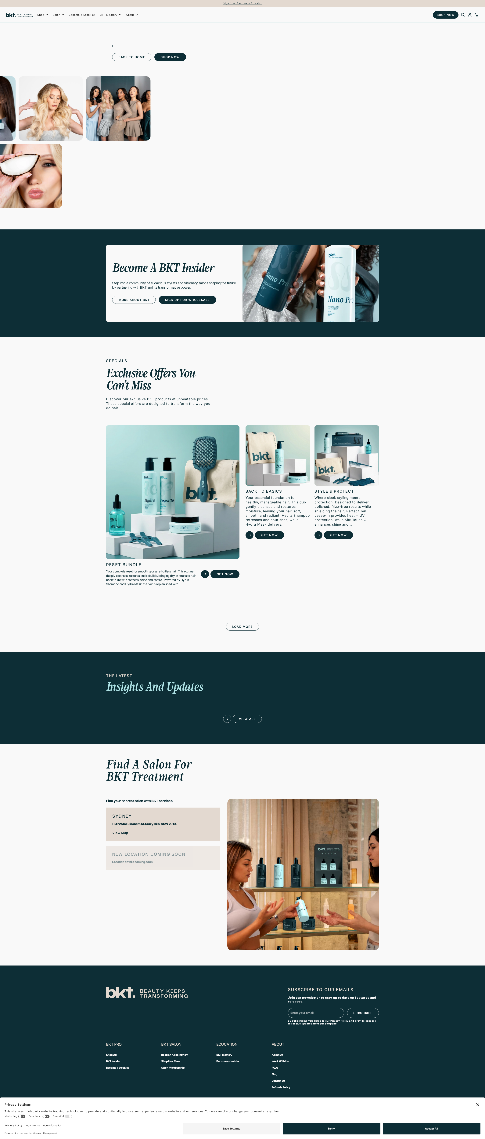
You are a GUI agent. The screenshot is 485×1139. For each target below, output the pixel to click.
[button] (42, 15)
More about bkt (133, 300)
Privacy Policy (339, 1020)
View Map (120, 833)
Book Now (445, 14)
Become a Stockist (82, 14)
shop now (170, 57)
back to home (131, 57)
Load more (242, 627)
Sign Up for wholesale (187, 300)
